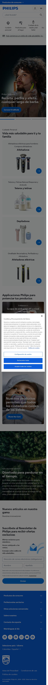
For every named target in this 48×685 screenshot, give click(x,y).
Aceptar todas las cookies (23, 366)
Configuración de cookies (23, 354)
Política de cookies (33, 348)
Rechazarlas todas (23, 360)
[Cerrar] (41, 315)
